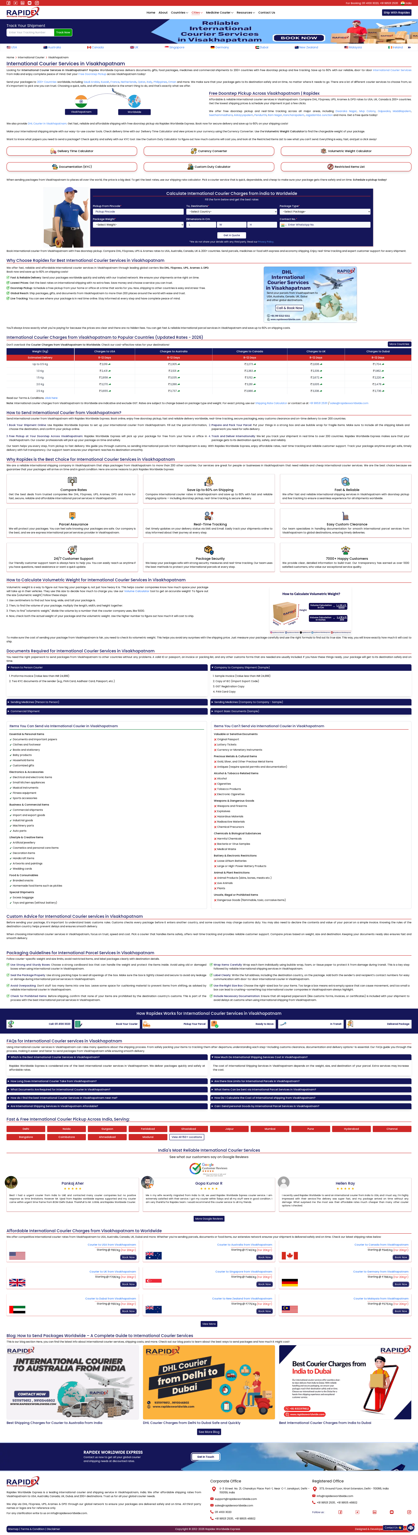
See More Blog (209, 1432)
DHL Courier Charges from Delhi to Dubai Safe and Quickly (192, 1423)
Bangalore (26, 1137)
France (115, 82)
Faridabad (148, 1129)
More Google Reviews (209, 1219)
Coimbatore (66, 1137)
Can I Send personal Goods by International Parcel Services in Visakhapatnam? (266, 1106)
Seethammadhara (221, 115)
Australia (54, 47)
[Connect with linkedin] (22, 3)
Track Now (63, 32)
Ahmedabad (107, 1137)
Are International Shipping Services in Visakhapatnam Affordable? (54, 1106)
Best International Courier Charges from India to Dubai (325, 1423)
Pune (310, 1129)
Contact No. (288, 219)
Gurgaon (107, 1129)
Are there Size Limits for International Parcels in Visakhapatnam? (257, 1081)
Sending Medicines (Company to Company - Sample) (248, 702)
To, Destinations (197, 206)
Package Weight (104, 219)
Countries (178, 12)
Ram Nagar (275, 115)
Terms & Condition (33, 1529)
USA (14, 47)
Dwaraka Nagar (346, 111)
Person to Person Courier (27, 667)
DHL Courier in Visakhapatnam (47, 123)
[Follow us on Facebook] (8, 3)
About (163, 12)
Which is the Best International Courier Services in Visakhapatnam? (55, 1057)
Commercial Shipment (25, 711)
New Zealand (308, 47)
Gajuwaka (384, 111)
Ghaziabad (188, 1129)
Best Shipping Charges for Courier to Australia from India (54, 1423)
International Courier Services (392, 70)
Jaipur (229, 1129)
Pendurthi (260, 115)
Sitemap (13, 1529)
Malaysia (355, 47)
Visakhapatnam (81, 112)
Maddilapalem (402, 111)
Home (151, 12)
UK (136, 47)
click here (51, 398)
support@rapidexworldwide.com (236, 1499)
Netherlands (129, 82)
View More (209, 1324)
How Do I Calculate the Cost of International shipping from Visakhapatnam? (264, 1098)
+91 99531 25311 (389, 3)
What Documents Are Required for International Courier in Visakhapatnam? (60, 1089)
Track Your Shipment (26, 25)
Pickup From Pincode (107, 206)
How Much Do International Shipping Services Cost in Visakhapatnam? (261, 1057)
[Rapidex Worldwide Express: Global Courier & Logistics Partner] (23, 12)
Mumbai (270, 1129)
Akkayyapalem (243, 115)
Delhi (26, 1129)
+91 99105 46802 (245, 1518)
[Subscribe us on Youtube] (29, 3)
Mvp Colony (367, 111)
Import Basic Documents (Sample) (236, 711)
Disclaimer (53, 1529)
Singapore (176, 47)
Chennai (392, 1129)
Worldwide (134, 112)
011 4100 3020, (371, 3)
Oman (172, 82)
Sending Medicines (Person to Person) (35, 702)
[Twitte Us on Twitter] (15, 3)
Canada (98, 47)
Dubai (264, 47)
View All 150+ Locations (187, 1137)
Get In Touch (205, 1457)
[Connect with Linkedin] (375, 1512)
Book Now (128, 1257)
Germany (222, 47)
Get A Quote (232, 235)
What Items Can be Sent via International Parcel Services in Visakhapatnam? (265, 1089)
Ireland (398, 47)
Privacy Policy (265, 241)
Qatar (141, 82)
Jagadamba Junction (319, 115)
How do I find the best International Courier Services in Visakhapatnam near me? (64, 1098)
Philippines (160, 82)
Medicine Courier (218, 12)
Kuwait (105, 82)
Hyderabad (351, 1129)
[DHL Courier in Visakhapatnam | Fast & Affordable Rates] (409, 47)
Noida (67, 1129)
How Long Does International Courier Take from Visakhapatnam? (54, 1081)
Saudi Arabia (91, 82)
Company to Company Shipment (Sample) (242, 667)
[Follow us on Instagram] (37, 3)
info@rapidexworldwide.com (335, 1496)
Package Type (290, 206)
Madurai (148, 1137)
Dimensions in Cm (198, 219)
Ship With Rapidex (397, 12)
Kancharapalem (293, 115)
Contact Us (266, 12)
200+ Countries (46, 82)
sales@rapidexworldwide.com (349, 403)
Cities (196, 12)
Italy (149, 82)
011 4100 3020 (223, 1512)
